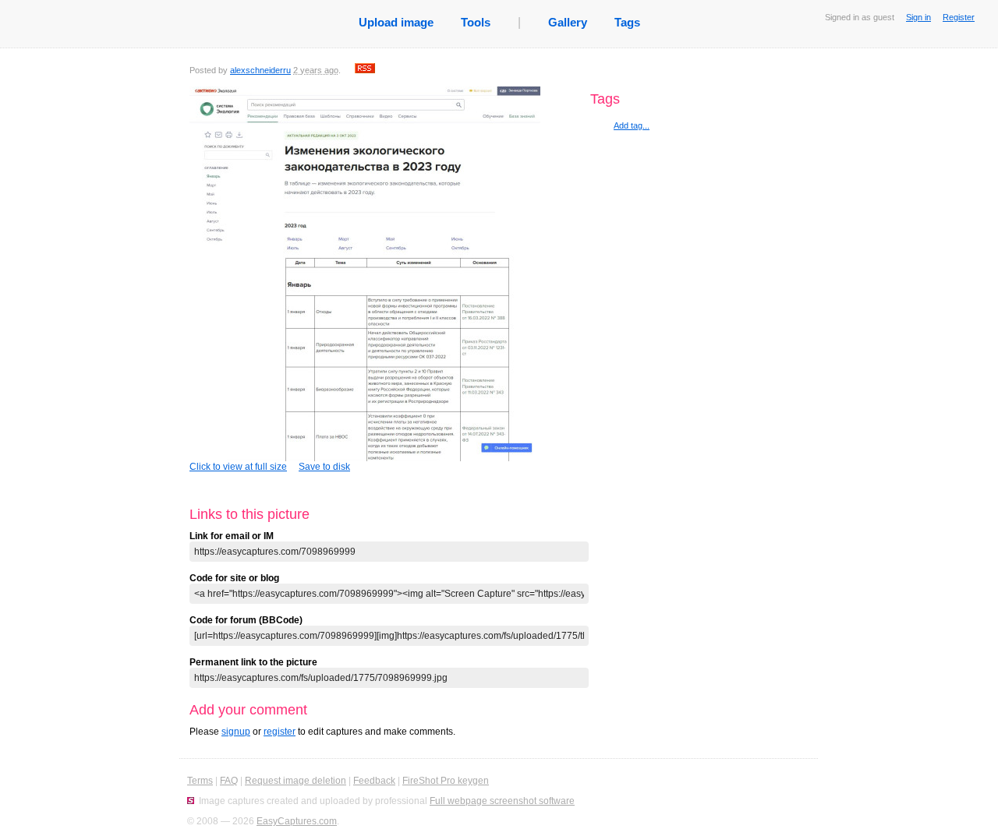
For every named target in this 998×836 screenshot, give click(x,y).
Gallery (567, 22)
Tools (475, 22)
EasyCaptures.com (297, 821)
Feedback (374, 780)
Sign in (918, 17)
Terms (200, 780)
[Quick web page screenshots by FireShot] (190, 800)
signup (235, 731)
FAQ (229, 780)
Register (959, 17)
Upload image (396, 22)
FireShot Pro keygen (445, 780)
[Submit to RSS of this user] (365, 70)
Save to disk (324, 466)
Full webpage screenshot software (502, 800)
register (280, 731)
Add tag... (631, 125)
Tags (627, 22)
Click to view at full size (238, 466)
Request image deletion (295, 780)
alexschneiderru (260, 70)
